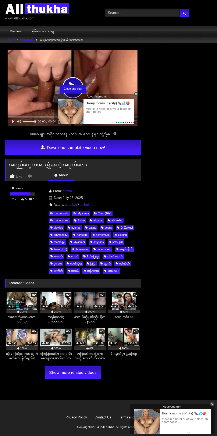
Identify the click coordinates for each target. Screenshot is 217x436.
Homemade (27, 39)
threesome (81, 249)
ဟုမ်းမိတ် (124, 263)
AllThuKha (107, 427)
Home (11, 39)
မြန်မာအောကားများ (44, 31)
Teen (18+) (104, 213)
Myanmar (16, 31)
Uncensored (61, 220)
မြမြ (92, 263)
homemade (103, 234)
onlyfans (98, 242)
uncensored (104, 249)
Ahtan (81, 220)
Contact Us (103, 417)
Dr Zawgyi (127, 227)
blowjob (58, 227)
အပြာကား (93, 270)
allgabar (71, 204)
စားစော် (58, 256)
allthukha (86, 204)
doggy (108, 227)
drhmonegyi (61, 234)
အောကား (112, 270)
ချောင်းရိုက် (126, 249)
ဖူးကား (58, 263)
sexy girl (117, 242)
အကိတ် (58, 270)
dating (92, 227)
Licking (122, 234)
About (63, 175)
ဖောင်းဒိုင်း (76, 263)
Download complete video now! (75, 147)
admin (67, 191)
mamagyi (59, 242)
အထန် (75, 270)
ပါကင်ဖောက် (114, 256)
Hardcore (82, 234)
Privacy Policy (76, 417)
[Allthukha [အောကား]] (48, 9)
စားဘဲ (74, 256)
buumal (75, 227)
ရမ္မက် (107, 263)
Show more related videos (73, 372)
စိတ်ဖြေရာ (93, 256)
